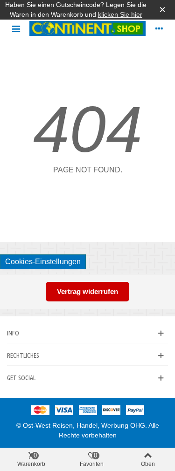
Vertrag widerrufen (87, 291)
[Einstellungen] (159, 28)
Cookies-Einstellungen (43, 262)
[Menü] (16, 28)
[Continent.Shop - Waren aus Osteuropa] (87, 28)
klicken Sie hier (120, 14)
